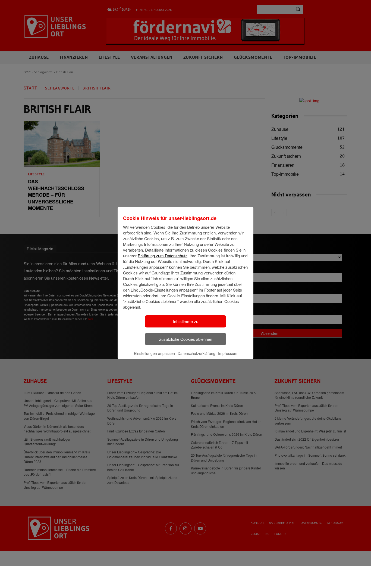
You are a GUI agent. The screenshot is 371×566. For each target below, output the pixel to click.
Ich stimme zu (185, 321)
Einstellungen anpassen (154, 353)
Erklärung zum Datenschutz (162, 255)
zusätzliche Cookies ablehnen (185, 339)
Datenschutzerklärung (196, 353)
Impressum (227, 353)
